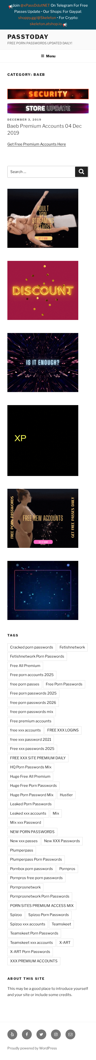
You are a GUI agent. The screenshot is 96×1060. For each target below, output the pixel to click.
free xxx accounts (25, 730)
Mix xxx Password (25, 822)
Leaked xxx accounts (28, 813)
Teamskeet (61, 924)
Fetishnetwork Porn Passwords (37, 656)
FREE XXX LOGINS (63, 730)
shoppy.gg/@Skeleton (37, 18)
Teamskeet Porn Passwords (34, 933)
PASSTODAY (28, 36)
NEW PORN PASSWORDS (32, 832)
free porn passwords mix (31, 712)
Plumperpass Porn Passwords (36, 859)
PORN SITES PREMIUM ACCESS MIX (42, 905)
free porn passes (24, 684)
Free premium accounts (30, 721)
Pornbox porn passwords (31, 869)
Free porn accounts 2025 (32, 675)
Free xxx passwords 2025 (32, 748)
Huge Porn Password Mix (31, 795)
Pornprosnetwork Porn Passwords (39, 896)
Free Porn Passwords (64, 684)
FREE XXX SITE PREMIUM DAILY (38, 758)
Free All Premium (25, 666)
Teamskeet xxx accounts (31, 942)
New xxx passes (24, 841)
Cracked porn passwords (31, 647)
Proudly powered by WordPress (32, 1048)
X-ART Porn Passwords (30, 951)
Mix (56, 813)
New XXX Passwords (62, 841)
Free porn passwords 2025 (33, 693)
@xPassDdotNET (35, 5)
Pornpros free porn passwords (36, 878)
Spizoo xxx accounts (27, 924)
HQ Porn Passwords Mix (30, 767)
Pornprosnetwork (25, 887)
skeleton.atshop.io (46, 24)
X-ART (65, 942)
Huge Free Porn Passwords (33, 785)
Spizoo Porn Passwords (48, 915)
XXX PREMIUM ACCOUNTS (34, 961)
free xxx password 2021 (30, 739)
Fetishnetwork (72, 647)
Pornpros (67, 869)
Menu (50, 56)
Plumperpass (21, 850)
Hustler (66, 795)
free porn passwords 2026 (33, 702)
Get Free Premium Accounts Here (36, 144)
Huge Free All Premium (30, 776)
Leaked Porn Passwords (31, 804)
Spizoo (16, 915)
